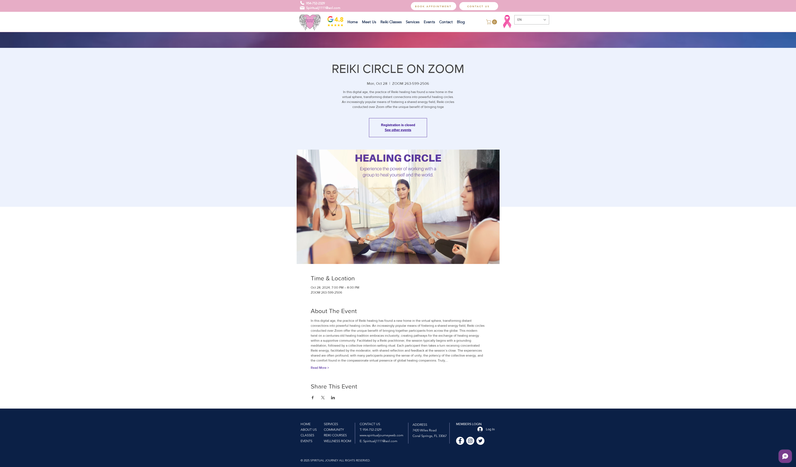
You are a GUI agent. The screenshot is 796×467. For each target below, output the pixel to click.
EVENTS (306, 441)
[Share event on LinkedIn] (333, 397)
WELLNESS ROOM (337, 441)
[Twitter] (480, 441)
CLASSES (307, 435)
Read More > (320, 367)
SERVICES (331, 424)
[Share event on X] (323, 397)
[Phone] (302, 3)
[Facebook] (460, 441)
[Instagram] (470, 441)
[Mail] (302, 8)
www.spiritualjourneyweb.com (381, 435)
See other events (398, 130)
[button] (492, 21)
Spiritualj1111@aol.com (323, 8)
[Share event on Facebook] (313, 397)
